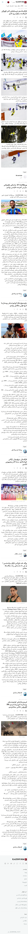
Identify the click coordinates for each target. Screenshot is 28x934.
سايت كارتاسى (23, 918)
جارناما (25, 924)
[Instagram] (26, 18)
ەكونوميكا (24, 882)
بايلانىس (25, 921)
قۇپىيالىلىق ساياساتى (22, 898)
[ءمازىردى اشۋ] (2, 2)
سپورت (24, 172)
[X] (14, 18)
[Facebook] (17, 18)
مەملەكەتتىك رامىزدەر (22, 902)
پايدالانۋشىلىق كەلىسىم (21, 895)
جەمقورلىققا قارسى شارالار (21, 905)
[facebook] (20, 863)
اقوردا (8, 6)
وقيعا (16, 6)
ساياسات (25, 876)
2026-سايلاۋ (20, 6)
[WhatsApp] (23, 18)
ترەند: (25, 6)
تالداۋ (25, 879)
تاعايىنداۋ (12, 6)
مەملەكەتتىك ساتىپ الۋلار (21, 908)
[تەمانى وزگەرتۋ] (7, 2)
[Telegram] (20, 18)
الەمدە (25, 886)
